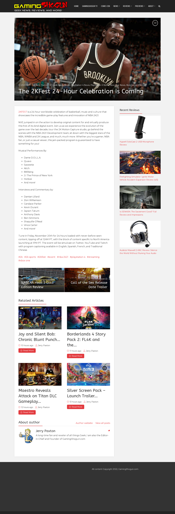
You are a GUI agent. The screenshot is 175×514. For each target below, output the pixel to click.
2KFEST (22, 112)
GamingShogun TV (89, 6)
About (151, 6)
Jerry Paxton (42, 85)
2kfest (42, 257)
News (115, 6)
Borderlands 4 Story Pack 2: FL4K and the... (86, 340)
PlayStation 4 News (80, 85)
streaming (94, 257)
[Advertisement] (140, 302)
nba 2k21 (63, 257)
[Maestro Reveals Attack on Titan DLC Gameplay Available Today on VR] (40, 374)
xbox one (25, 260)
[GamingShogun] (41, 6)
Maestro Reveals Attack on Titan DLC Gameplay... (37, 396)
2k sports (31, 257)
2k (21, 257)
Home (76, 6)
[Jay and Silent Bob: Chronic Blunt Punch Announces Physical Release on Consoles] (40, 317)
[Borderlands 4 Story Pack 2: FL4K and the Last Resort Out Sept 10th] (88, 317)
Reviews (126, 6)
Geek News (57, 85)
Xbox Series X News (135, 85)
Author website (84, 423)
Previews (139, 6)
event (52, 257)
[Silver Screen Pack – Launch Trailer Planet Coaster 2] (88, 374)
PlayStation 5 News (100, 85)
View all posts (102, 423)
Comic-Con (105, 6)
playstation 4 (78, 257)
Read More (28, 350)
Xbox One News (117, 85)
